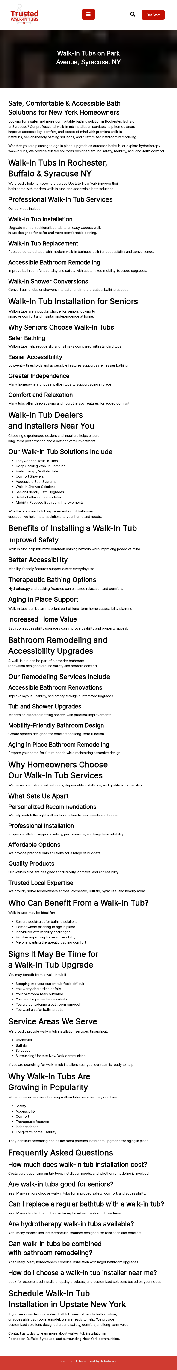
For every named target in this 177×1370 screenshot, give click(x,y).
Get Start (153, 15)
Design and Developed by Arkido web (88, 1361)
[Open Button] (88, 14)
